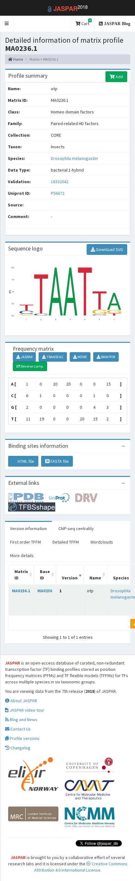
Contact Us (20, 729)
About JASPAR (23, 700)
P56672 (58, 193)
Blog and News (23, 719)
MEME (82, 356)
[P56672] (28, 497)
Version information (28, 528)
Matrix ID (21, 575)
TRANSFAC (54, 356)
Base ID (45, 575)
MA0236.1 (21, 591)
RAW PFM (107, 356)
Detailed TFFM (65, 542)
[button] (7, 24)
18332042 (59, 181)
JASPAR (26, 356)
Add (119, 76)
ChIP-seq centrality (76, 528)
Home (18, 59)
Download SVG (109, 249)
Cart (85, 22)
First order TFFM (25, 542)
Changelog (19, 748)
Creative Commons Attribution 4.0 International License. (80, 867)
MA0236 (44, 591)
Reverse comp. (32, 366)
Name (95, 578)
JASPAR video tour (26, 710)
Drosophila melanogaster (74, 158)
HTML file (25, 461)
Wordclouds (101, 542)
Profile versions (24, 738)
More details (22, 555)
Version (70, 578)
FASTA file (59, 461)
